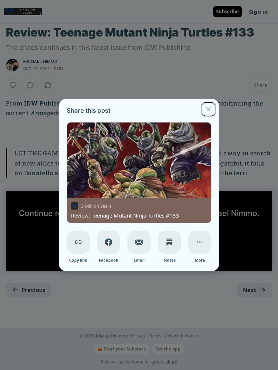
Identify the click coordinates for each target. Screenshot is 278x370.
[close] (208, 109)
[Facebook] (108, 242)
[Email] (139, 242)
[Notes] (169, 242)
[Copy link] (78, 242)
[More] (199, 242)
